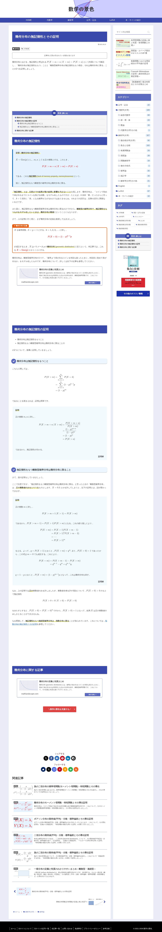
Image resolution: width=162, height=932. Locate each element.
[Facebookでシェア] (51, 758)
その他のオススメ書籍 (133, 293)
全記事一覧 (56, 929)
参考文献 (106, 929)
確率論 (17, 49)
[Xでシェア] (46, 758)
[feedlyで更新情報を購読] (70, 769)
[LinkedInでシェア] (68, 758)
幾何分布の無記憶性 (24, 117)
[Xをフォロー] (48, 769)
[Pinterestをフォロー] (59, 769)
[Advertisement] (59, 90)
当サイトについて (25, 929)
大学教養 (26, 49)
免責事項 (78, 929)
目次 (59, 113)
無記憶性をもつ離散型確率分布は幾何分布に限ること (40, 127)
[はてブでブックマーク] (57, 758)
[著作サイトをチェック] (43, 769)
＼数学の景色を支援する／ (59, 709)
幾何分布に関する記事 (25, 131)
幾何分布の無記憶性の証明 (27, 121)
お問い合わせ (67, 929)
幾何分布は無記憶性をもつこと (31, 123)
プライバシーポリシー (92, 929)
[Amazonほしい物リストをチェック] (65, 769)
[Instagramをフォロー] (54, 769)
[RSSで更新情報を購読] (76, 769)
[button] (73, 758)
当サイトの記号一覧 (41, 929)
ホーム (13, 929)
